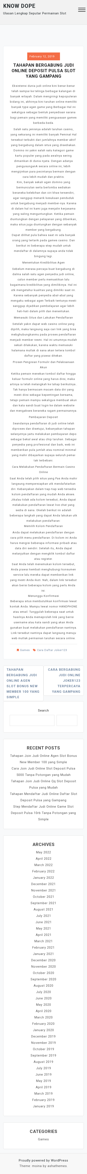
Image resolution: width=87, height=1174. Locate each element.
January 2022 (43, 878)
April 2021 (44, 935)
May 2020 (43, 1005)
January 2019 (43, 1106)
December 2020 (43, 960)
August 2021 (43, 909)
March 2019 (43, 1093)
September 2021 (43, 903)
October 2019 (43, 1049)
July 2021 (43, 916)
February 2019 (43, 1100)
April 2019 (44, 1087)
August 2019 (43, 1062)
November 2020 (43, 966)
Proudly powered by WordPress (43, 1160)
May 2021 (43, 928)
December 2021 (43, 884)
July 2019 (43, 1068)
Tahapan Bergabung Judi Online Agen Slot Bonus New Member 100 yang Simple (23, 683)
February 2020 (43, 1024)
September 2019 (43, 1055)
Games (25, 650)
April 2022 (44, 859)
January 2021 (43, 954)
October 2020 (43, 973)
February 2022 (43, 871)
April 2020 (44, 1011)
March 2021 (43, 941)
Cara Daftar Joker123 (52, 650)
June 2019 (43, 1074)
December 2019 (43, 1036)
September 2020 (43, 979)
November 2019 (43, 1043)
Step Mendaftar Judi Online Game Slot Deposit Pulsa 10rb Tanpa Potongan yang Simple (43, 813)
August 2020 (43, 986)
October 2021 (43, 897)
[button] (82, 10)
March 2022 (43, 865)
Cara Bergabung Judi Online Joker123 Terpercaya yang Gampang (64, 681)
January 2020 (43, 1030)
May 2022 (43, 852)
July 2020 (43, 992)
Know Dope (19, 6)
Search (43, 710)
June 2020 (43, 998)
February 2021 (43, 947)
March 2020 (43, 1017)
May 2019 (43, 1081)
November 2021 (43, 890)
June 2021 (43, 922)
